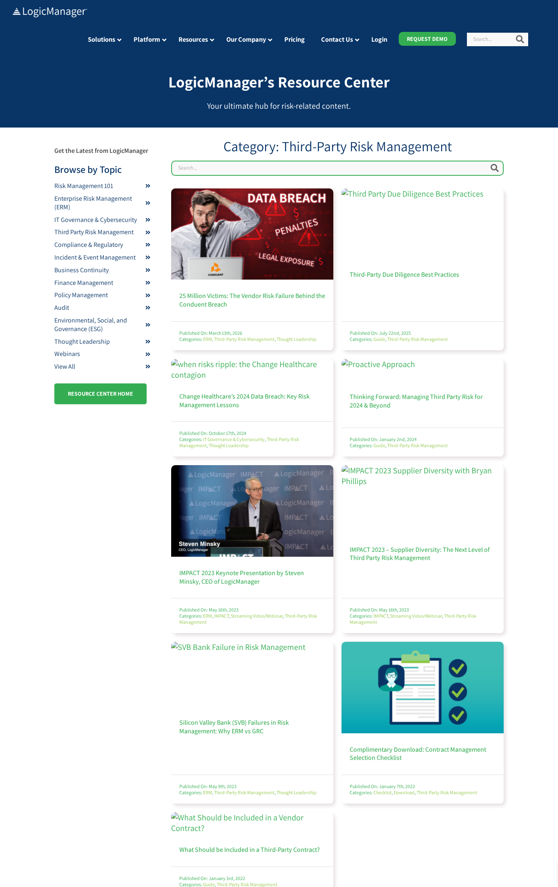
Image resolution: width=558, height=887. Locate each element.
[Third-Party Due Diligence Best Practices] (412, 193)
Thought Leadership (297, 339)
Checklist (382, 792)
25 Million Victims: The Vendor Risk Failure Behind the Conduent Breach (252, 300)
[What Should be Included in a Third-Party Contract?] (252, 817)
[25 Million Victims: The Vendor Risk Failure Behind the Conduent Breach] (252, 193)
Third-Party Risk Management (244, 339)
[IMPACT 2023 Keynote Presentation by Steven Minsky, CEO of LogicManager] (252, 470)
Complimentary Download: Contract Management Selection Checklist (418, 753)
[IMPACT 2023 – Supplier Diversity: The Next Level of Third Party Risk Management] (422, 470)
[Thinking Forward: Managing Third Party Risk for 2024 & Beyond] (378, 364)
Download (404, 792)
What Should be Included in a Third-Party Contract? (249, 849)
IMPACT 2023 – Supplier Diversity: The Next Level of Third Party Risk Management (420, 553)
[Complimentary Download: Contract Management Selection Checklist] (422, 647)
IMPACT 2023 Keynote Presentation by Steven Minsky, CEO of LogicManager (241, 577)
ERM (207, 339)
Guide (379, 339)
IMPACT (221, 616)
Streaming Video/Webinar (257, 616)
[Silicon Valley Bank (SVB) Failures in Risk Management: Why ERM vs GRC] (238, 647)
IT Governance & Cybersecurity (234, 439)
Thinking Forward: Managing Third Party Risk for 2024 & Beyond (416, 401)
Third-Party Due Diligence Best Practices (404, 274)
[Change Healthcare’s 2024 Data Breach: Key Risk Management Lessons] (252, 364)
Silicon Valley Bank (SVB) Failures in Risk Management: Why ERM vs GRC (234, 726)
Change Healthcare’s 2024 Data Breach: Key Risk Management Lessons (244, 400)
